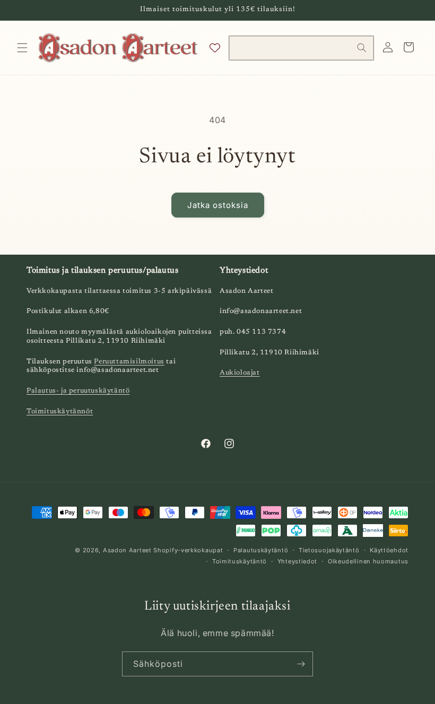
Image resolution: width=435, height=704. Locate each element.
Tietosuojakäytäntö (329, 550)
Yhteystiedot (297, 561)
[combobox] (301, 48)
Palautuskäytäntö (260, 550)
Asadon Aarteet (127, 550)
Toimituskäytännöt (60, 411)
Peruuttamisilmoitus (129, 361)
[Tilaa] (300, 663)
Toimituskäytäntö (239, 561)
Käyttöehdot (389, 550)
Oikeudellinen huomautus (368, 561)
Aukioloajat (240, 372)
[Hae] (361, 47)
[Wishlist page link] (215, 47)
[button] (22, 47)
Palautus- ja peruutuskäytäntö (78, 390)
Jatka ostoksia (217, 205)
